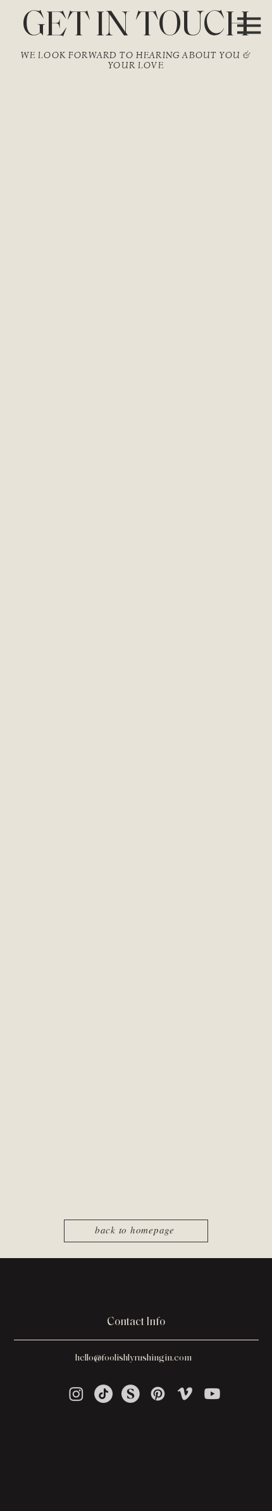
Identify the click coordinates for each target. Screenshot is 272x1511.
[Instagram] (76, 1394)
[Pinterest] (158, 1394)
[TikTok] (103, 1394)
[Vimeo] (185, 1394)
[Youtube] (212, 1394)
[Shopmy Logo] (130, 1394)
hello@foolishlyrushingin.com (133, 1358)
